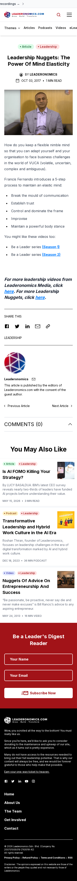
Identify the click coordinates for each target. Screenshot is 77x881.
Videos (61, 28)
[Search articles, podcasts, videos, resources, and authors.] (58, 15)
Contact (11, 828)
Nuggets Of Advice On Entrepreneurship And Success (26, 586)
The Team (13, 811)
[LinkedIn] (19, 781)
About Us (12, 803)
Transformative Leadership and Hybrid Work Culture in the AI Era (29, 526)
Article (26, 46)
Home (9, 794)
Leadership (48, 46)
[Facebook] (6, 781)
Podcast (11, 513)
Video (10, 573)
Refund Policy (30, 857)
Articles (29, 28)
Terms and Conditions (53, 857)
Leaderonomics (43, 74)
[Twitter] (13, 781)
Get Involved (15, 820)
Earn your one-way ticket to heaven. (26, 771)
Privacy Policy (12, 857)
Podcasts (45, 28)
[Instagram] (33, 781)
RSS (70, 857)
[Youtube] (26, 781)
